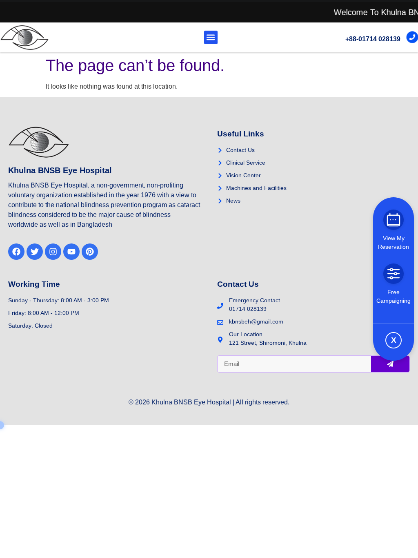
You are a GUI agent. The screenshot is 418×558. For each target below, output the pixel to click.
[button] (211, 37)
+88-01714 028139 (372, 39)
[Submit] (390, 364)
